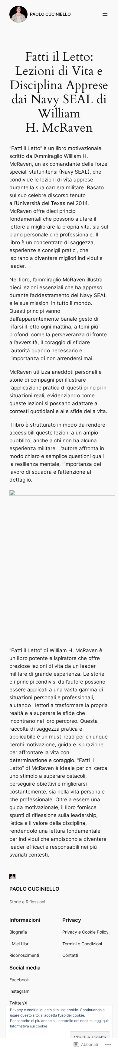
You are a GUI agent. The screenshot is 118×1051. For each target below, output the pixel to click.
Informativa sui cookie (28, 1026)
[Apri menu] (105, 14)
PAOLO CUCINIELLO (50, 14)
